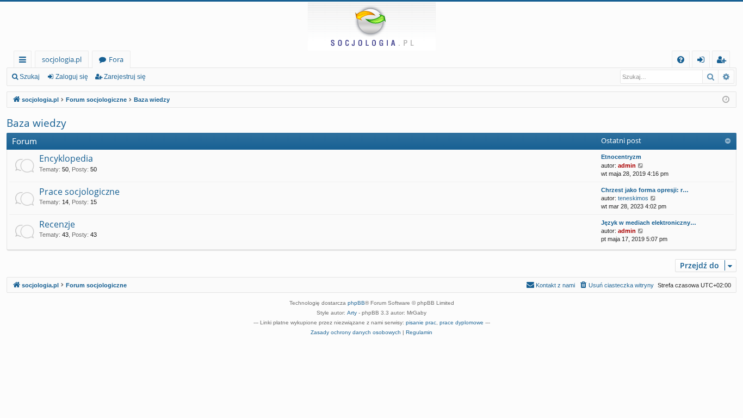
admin (627, 165)
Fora (116, 59)
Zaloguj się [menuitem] (703, 61)
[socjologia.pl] (371, 26)
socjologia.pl (62, 59)
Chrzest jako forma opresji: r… (645, 190)
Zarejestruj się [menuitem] (723, 61)
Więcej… (24, 61)
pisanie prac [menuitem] (421, 322)
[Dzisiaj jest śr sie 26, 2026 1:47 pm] (725, 100)
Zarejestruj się (125, 77)
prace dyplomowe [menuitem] (461, 322)
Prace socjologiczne (79, 192)
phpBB (356, 303)
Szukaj (30, 77)
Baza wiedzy (36, 123)
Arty (352, 313)
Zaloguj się (71, 77)
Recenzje (57, 224)
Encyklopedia (66, 158)
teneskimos (633, 198)
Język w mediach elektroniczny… (648, 222)
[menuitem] (680, 59)
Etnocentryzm (621, 156)
